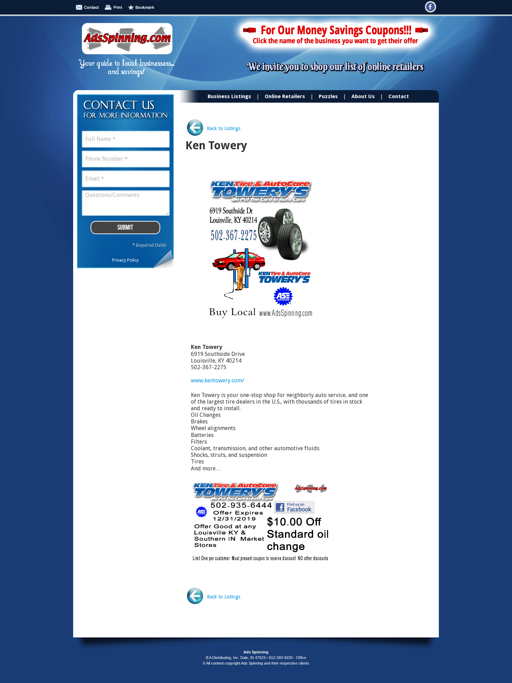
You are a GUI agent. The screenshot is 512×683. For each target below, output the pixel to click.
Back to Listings (223, 128)
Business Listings (229, 96)
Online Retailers (285, 96)
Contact (398, 96)
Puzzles (328, 96)
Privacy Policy (125, 260)
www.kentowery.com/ (217, 380)
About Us (363, 96)
